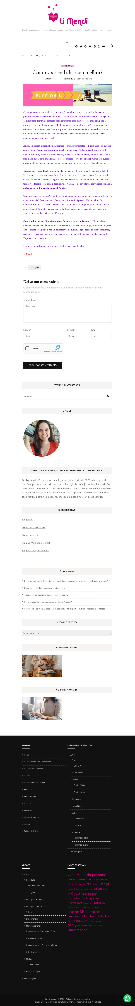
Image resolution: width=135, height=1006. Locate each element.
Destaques (76, 799)
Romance (76, 832)
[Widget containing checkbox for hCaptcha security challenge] (43, 348)
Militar (85, 911)
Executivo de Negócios (83, 898)
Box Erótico (78, 766)
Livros (72, 755)
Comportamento (35, 938)
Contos (75, 780)
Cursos (27, 775)
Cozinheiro (95, 884)
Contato (27, 824)
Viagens (31, 892)
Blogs (26, 874)
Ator (96, 879)
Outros (75, 813)
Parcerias (28, 789)
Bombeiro (82, 884)
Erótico (74, 893)
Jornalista (99, 902)
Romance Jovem (81, 845)
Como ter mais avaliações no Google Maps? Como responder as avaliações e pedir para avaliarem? (66, 581)
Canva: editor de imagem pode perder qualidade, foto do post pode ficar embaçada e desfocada (64, 609)
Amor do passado (91, 874)
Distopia (77, 889)
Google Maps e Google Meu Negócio (43, 945)
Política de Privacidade (33, 831)
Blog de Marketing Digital (36, 542)
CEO (89, 884)
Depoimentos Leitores (33, 769)
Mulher (29, 959)
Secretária (98, 925)
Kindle (30, 912)
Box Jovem (78, 773)
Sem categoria (76, 852)
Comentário (29, 299)
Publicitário (82, 925)
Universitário (77, 930)
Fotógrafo (86, 903)
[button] (127, 998)
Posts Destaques (33, 971)
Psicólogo (73, 925)
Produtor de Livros (93, 921)
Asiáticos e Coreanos (76, 880)
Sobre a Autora (30, 796)
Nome (27, 329)
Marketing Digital (33, 926)
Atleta (89, 879)
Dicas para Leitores (32, 535)
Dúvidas (27, 803)
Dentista (70, 889)
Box (73, 760)
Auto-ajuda (34, 267)
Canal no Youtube (31, 817)
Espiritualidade (89, 893)
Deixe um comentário (85, 79)
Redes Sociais (34, 952)
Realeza (90, 925)
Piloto (69, 921)
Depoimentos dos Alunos (34, 782)
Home (26, 755)
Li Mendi (48, 79)
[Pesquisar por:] (62, 396)
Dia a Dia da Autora (36, 885)
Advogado (72, 875)
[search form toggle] (112, 45)
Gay (91, 903)
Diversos (77, 825)
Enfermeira (100, 888)
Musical (94, 916)
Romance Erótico (81, 838)
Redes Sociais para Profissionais (38, 762)
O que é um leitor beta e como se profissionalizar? (45, 588)
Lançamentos (32, 919)
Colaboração (79, 818)
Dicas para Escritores (33, 527)
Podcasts (28, 810)
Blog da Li (67, 66)
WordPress (96, 1002)
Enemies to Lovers (87, 889)
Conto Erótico (79, 785)
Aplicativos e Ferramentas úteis (41, 931)
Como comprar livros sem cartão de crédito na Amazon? (48, 602)
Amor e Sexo (33, 965)
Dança (104, 884)
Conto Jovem (79, 792)
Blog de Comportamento (35, 550)
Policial (76, 920)
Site (93, 329)
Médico (104, 916)
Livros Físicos (77, 806)
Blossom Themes (68, 1002)
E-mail (71, 329)
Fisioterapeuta (75, 902)
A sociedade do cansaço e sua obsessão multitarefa (46, 595)
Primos (82, 921)
